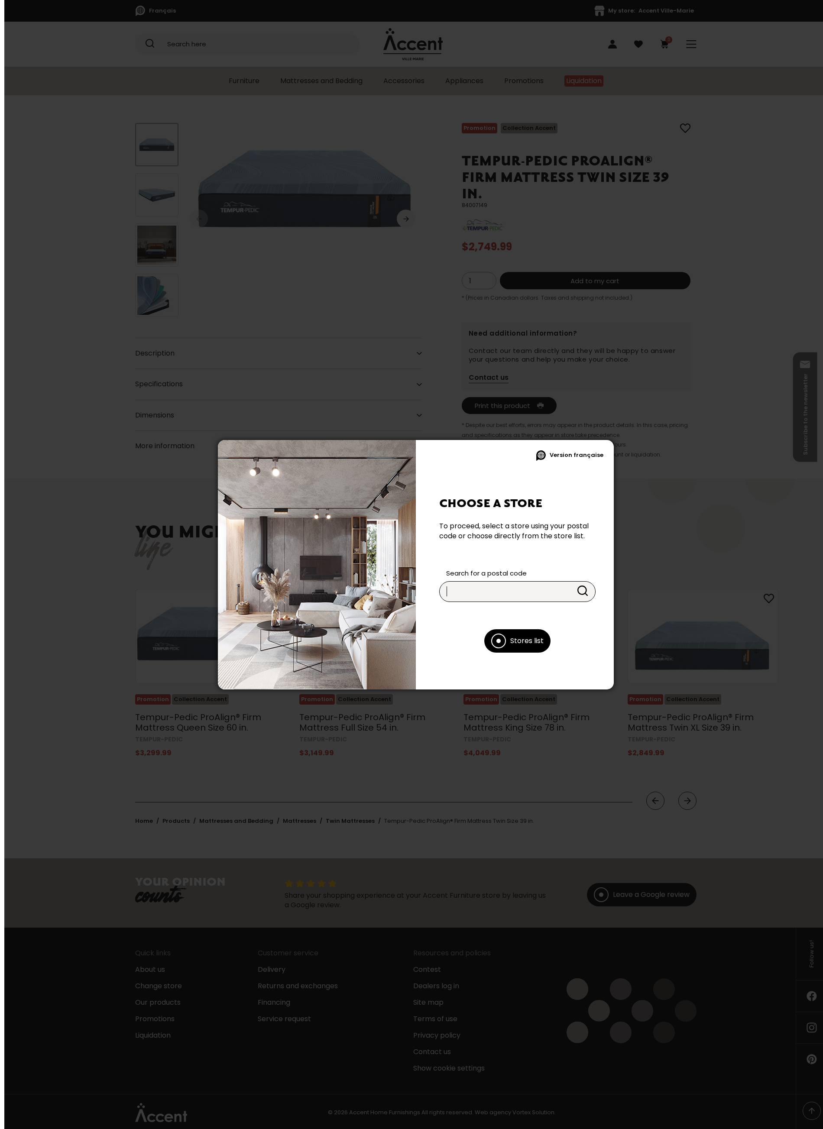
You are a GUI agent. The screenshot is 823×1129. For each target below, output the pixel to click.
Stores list (527, 641)
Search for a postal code (486, 573)
